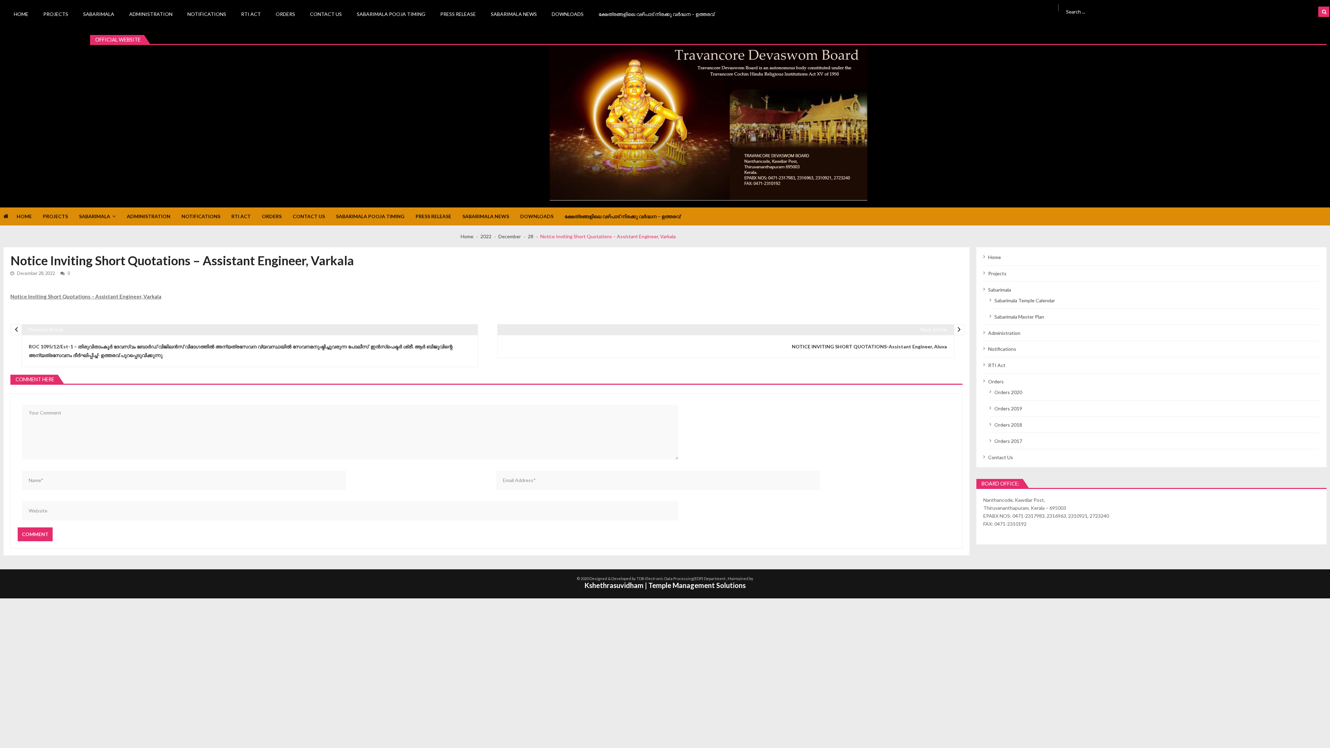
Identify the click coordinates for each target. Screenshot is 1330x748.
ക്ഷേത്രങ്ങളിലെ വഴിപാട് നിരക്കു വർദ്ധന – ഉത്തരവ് (656, 14)
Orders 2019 (1008, 408)
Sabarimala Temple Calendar (1024, 300)
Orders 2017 (1008, 441)
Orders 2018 (1008, 425)
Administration (150, 14)
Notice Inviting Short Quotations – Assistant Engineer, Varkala (85, 296)
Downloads (568, 14)
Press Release (458, 14)
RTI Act (251, 14)
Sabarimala (98, 14)
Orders (285, 14)
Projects (55, 14)
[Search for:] (1159, 11)
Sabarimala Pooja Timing (391, 14)
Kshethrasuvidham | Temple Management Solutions (665, 585)
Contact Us (326, 14)
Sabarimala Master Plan (1019, 317)
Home (21, 14)
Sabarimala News (514, 14)
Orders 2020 (1008, 392)
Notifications (206, 14)
